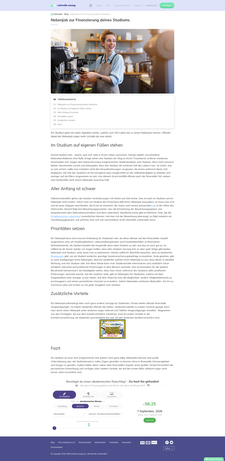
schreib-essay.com (78, 454)
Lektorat (111, 397)
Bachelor (80, 406)
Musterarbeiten (122, 5)
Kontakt (137, 5)
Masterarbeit (100, 442)
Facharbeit (113, 442)
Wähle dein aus (88, 401)
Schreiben (64, 397)
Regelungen (57, 256)
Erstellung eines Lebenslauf (66, 216)
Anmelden (151, 5)
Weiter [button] (150, 420)
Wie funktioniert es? (66, 442)
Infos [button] (167, 448)
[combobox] (69, 414)
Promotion (113, 406)
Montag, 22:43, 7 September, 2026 (150, 415)
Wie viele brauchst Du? (88, 421)
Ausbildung (62, 406)
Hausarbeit (126, 442)
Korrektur (88, 397)
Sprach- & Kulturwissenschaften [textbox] (104, 414)
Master (97, 406)
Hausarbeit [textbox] (59, 414)
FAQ (108, 5)
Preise (99, 5)
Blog (52, 442)
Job (154, 205)
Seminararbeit (56, 447)
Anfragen (166, 5)
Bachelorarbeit (85, 442)
